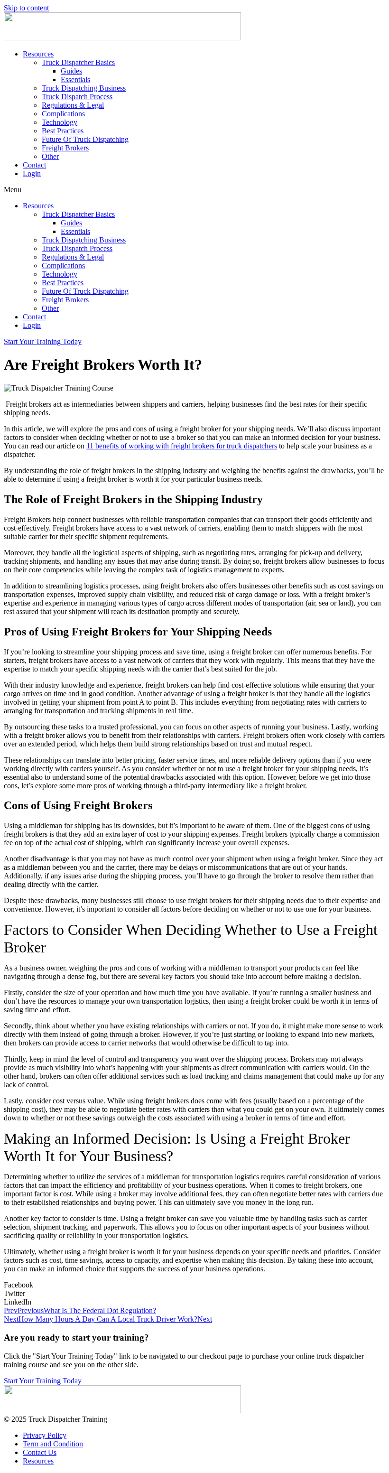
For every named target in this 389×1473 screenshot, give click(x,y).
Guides (71, 71)
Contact (34, 165)
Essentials (75, 79)
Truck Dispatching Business (84, 88)
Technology (59, 122)
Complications (63, 114)
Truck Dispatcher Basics (78, 62)
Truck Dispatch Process (77, 97)
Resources (38, 54)
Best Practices (62, 131)
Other (50, 156)
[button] (194, 190)
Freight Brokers (65, 148)
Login (32, 173)
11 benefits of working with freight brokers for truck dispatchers (181, 446)
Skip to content (26, 8)
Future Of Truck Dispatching (85, 139)
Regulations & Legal (73, 105)
